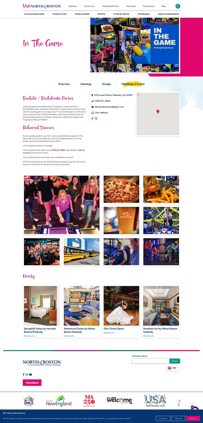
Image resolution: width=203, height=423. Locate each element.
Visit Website (101, 112)
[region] (101, 416)
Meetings (73, 6)
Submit (175, 361)
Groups (106, 84)
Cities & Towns (121, 14)
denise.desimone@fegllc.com (109, 106)
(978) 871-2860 (102, 100)
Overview (64, 84)
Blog (164, 6)
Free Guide (131, 6)
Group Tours (89, 6)
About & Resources (168, 14)
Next (182, 401)
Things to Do (60, 14)
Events (101, 14)
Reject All (178, 418)
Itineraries (143, 14)
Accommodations (34, 14)
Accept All (193, 418)
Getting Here (148, 6)
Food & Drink (82, 14)
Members (32, 382)
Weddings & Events (110, 6)
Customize (163, 418)
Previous (21, 401)
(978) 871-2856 (58, 150)
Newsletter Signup (140, 356)
